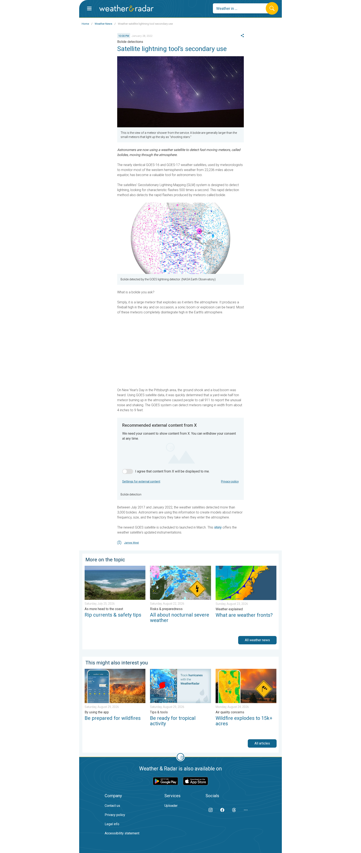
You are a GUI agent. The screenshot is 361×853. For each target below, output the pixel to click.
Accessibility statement (122, 833)
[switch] (127, 471)
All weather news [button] (257, 640)
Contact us (112, 806)
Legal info (112, 824)
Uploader (171, 806)
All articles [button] (262, 743)
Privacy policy (230, 481)
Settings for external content (141, 481)
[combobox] (242, 8)
